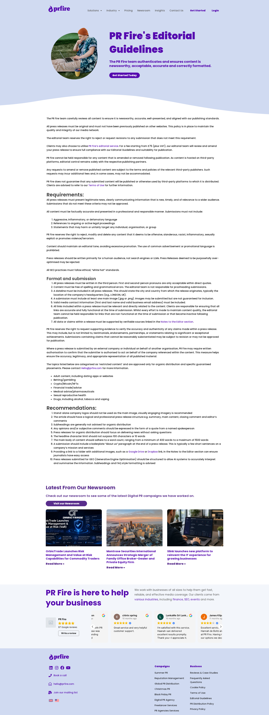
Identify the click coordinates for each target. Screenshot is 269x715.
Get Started (197, 10)
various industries (146, 599)
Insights (160, 10)
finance (178, 599)
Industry (111, 10)
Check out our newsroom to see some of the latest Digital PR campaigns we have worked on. (120, 496)
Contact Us (176, 10)
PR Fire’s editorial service (103, 146)
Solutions (93, 10)
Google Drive (136, 451)
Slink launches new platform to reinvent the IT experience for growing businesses (190, 554)
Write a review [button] (68, 633)
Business (196, 666)
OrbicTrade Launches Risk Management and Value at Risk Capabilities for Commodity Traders (72, 554)
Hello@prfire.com (91, 368)
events (195, 599)
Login (215, 10)
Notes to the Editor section (176, 321)
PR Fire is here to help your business (87, 597)
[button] (220, 626)
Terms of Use (96, 185)
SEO (186, 599)
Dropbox (152, 451)
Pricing (128, 10)
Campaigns (162, 666)
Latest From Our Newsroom (80, 487)
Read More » (55, 564)
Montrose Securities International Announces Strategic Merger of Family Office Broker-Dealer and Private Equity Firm (131, 556)
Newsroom (143, 10)
